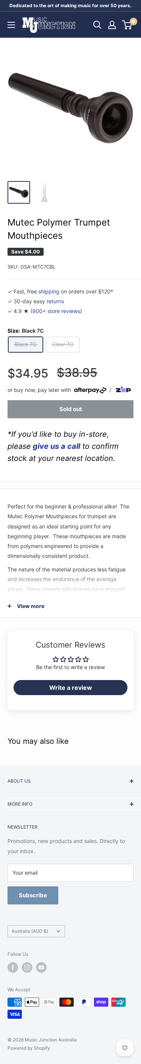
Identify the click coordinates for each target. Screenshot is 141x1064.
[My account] (112, 25)
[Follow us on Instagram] (27, 967)
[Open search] (97, 25)
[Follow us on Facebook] (13, 967)
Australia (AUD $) (30, 931)
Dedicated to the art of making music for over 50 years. (70, 5)
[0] (127, 24)
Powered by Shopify (29, 1048)
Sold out (70, 409)
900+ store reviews (56, 311)
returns (55, 301)
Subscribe (33, 895)
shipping (48, 291)
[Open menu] (11, 25)
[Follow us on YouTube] (41, 967)
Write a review (70, 687)
